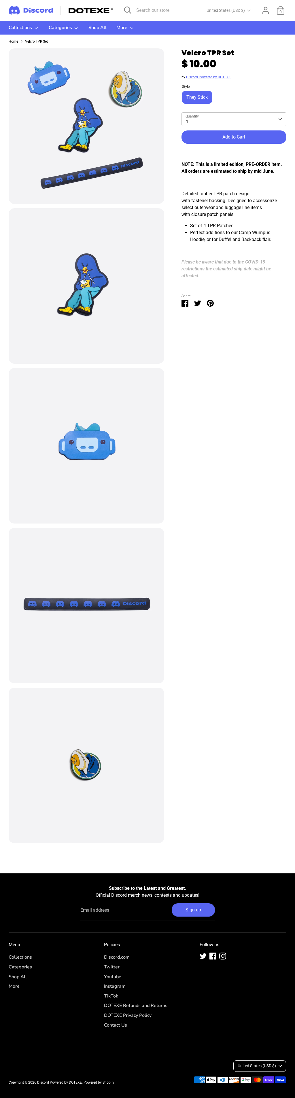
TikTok (111, 996)
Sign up (193, 910)
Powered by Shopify (99, 1082)
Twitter (112, 967)
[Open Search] (127, 10)
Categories (61, 27)
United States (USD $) (226, 10)
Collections (21, 27)
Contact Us (115, 1025)
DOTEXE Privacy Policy (128, 1015)
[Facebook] (212, 956)
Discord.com (117, 957)
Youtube (112, 977)
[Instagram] (222, 956)
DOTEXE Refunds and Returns (135, 1005)
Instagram (115, 986)
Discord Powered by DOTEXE (208, 77)
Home (13, 41)
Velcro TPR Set (36, 41)
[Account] (265, 10)
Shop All (97, 27)
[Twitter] (203, 956)
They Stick (197, 97)
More (122, 27)
